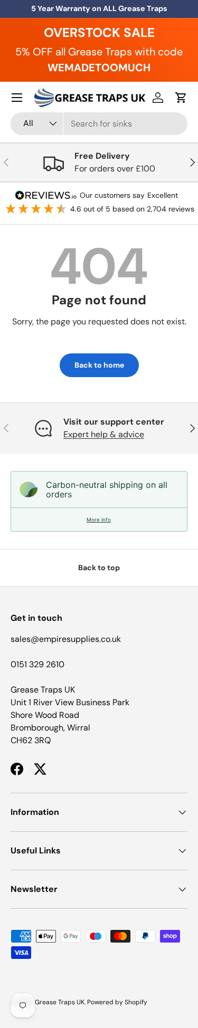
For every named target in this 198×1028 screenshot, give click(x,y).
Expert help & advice (103, 434)
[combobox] (99, 123)
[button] (181, 97)
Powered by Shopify (117, 1002)
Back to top (99, 567)
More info (99, 519)
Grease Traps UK (59, 1002)
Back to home (99, 365)
